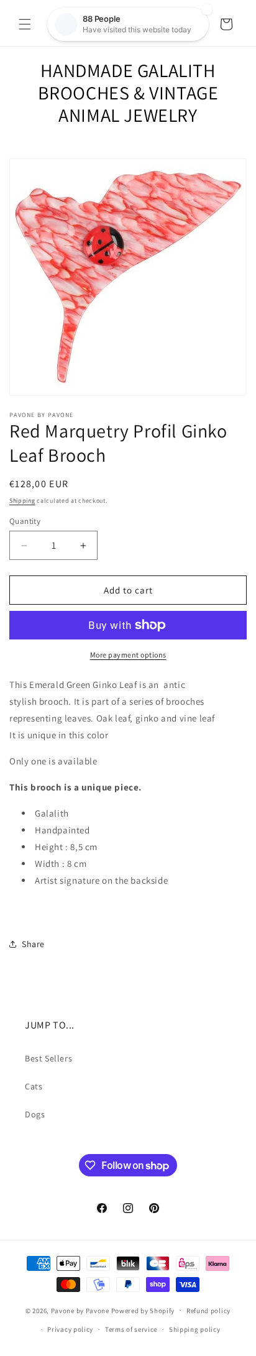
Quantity (24, 521)
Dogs (35, 1114)
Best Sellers (48, 1058)
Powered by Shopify (143, 1310)
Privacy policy (70, 1329)
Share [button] (33, 944)
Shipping (22, 501)
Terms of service (131, 1329)
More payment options (128, 654)
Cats (33, 1086)
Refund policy (208, 1310)
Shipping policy (195, 1329)
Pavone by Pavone (80, 1310)
